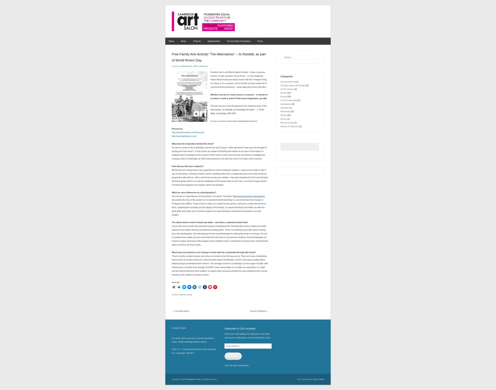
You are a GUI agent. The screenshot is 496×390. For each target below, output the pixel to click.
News (183, 41)
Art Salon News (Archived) (292, 85)
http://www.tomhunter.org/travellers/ (249, 196)
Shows (283, 115)
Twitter (285, 328)
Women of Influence (289, 126)
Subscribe (233, 356)
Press (260, 41)
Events (182, 295)
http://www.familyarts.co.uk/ (184, 136)
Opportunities (214, 41)
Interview (284, 108)
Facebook (279, 328)
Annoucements (287, 82)
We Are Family (287, 123)
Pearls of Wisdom (259, 311)
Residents (285, 111)
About (171, 41)
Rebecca (204, 66)
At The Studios (287, 89)
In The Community (288, 100)
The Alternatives (180, 311)
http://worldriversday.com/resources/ (188, 132)
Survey (283, 119)
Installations (285, 104)
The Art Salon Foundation (238, 41)
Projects (197, 41)
